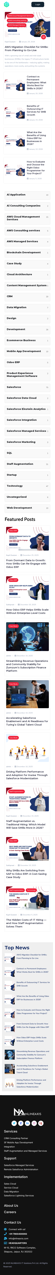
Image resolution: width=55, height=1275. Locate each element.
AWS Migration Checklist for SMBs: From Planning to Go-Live (32, 956)
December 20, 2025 (28, 604)
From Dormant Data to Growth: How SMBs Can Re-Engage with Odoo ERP (26, 563)
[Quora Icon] (41, 1123)
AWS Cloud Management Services (20, 16)
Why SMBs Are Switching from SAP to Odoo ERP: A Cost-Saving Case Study (26, 874)
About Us (11, 1205)
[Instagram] (34, 1123)
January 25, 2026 (28, 42)
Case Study (13, 626)
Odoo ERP (13, 531)
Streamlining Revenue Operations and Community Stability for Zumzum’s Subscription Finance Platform (33, 1055)
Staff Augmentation (16, 791)
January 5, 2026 (35, 178)
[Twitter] (14, 1123)
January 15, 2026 (36, 120)
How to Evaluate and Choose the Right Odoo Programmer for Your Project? (36, 168)
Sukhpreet (10, 604)
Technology (31, 890)
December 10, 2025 (28, 865)
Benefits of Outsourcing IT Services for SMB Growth (33, 984)
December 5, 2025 (30, 915)
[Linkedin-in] (27, 1123)
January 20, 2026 (36, 93)
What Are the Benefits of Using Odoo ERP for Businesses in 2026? (36, 138)
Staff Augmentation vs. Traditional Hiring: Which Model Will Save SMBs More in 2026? (25, 824)
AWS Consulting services (17, 20)
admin (8, 656)
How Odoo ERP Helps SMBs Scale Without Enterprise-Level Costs (31, 1039)
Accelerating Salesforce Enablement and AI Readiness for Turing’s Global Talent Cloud (27, 721)
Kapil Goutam (10, 42)
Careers (10, 1212)
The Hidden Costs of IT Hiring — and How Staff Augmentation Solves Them (26, 923)
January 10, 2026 (36, 149)
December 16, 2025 (25, 656)
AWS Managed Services (16, 25)
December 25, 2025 (31, 555)
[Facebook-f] (20, 1123)
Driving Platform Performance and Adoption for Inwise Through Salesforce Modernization (27, 775)
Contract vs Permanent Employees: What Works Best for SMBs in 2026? (36, 82)
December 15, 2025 (31, 816)
